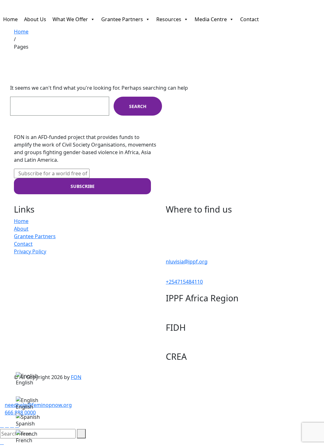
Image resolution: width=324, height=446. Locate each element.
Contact (249, 18)
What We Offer (70, 18)
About (21, 228)
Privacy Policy (30, 251)
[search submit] (81, 433)
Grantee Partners (122, 18)
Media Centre (211, 18)
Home (10, 18)
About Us (35, 18)
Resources (168, 18)
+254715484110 (184, 281)
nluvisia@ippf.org (187, 261)
